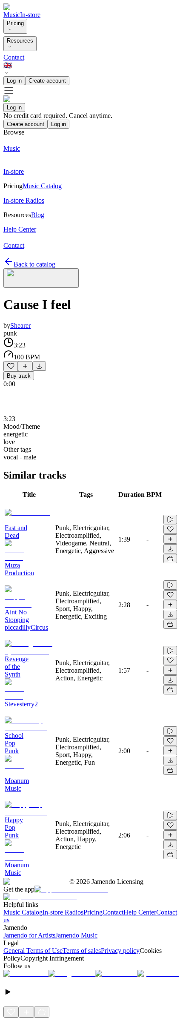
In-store (30, 14)
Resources (20, 40)
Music (11, 14)
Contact (13, 57)
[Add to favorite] (10, 366)
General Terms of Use (33, 950)
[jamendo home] (18, 7)
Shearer (20, 325)
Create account (47, 80)
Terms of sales (82, 950)
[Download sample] (39, 366)
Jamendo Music (76, 935)
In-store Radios (63, 912)
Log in (14, 80)
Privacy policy (120, 950)
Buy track (19, 376)
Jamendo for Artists (29, 935)
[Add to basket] (170, 558)
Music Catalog (23, 912)
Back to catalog (34, 264)
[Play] (41, 278)
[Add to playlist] (25, 366)
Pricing (15, 23)
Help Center (139, 912)
